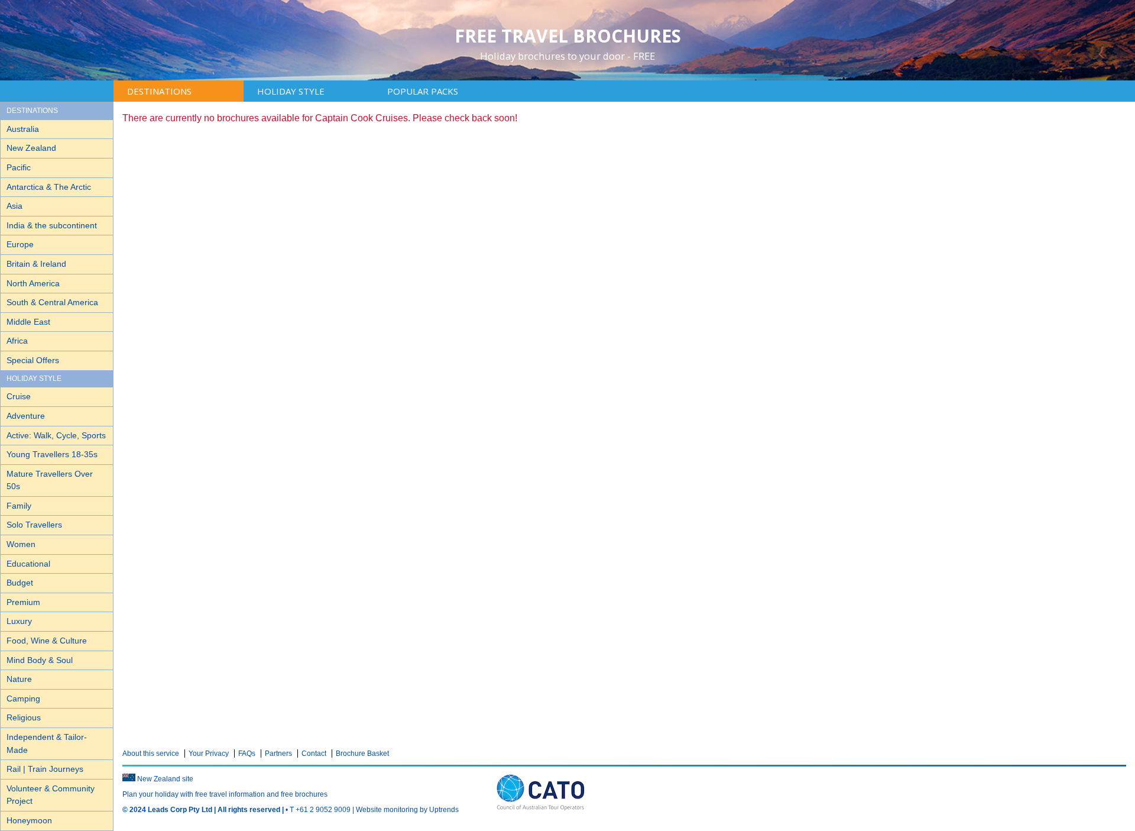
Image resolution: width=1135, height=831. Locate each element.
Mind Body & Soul (40, 660)
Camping (23, 698)
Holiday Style (291, 91)
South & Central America (52, 302)
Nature (19, 679)
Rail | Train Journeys (45, 769)
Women (21, 544)
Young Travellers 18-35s (52, 454)
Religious (24, 717)
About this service (150, 753)
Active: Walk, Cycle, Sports (56, 435)
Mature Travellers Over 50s (50, 480)
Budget (20, 582)
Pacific (19, 167)
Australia (23, 129)
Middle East (28, 321)
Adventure (26, 416)
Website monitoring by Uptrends (407, 810)
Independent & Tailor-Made (47, 743)
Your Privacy (209, 753)
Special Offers (33, 360)
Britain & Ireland (36, 264)
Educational (28, 563)
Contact (313, 753)
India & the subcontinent (52, 225)
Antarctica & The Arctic (49, 187)
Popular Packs (422, 91)
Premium (23, 602)
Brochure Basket (362, 753)
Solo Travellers (34, 524)
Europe (20, 244)
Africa (17, 340)
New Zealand (31, 148)
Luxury (19, 621)
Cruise (19, 396)
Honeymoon (29, 820)
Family (19, 505)
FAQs (246, 753)
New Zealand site (165, 779)
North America (33, 283)
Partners (278, 753)
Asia (14, 206)
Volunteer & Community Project (51, 795)
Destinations (159, 91)
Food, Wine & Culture (47, 640)
